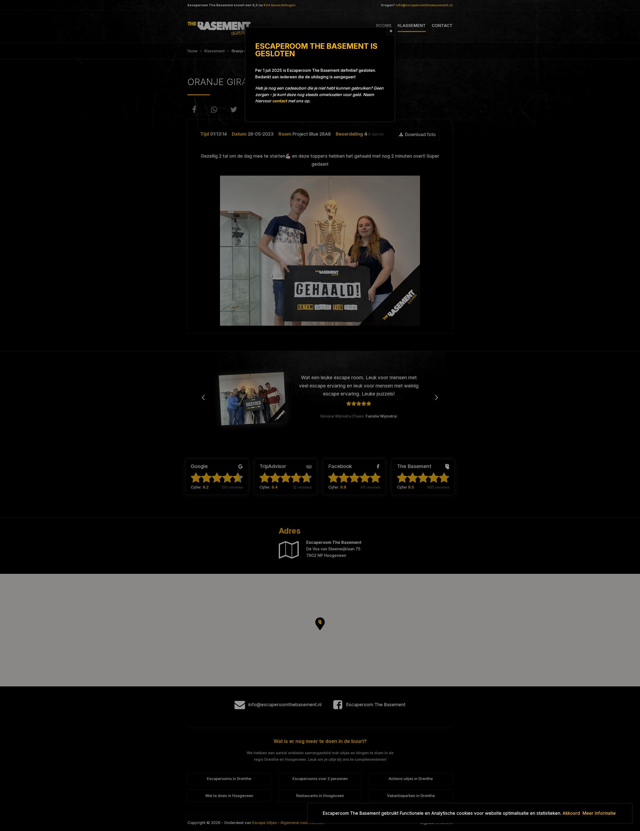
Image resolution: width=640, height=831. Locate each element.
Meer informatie (599, 813)
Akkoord (571, 813)
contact (279, 100)
